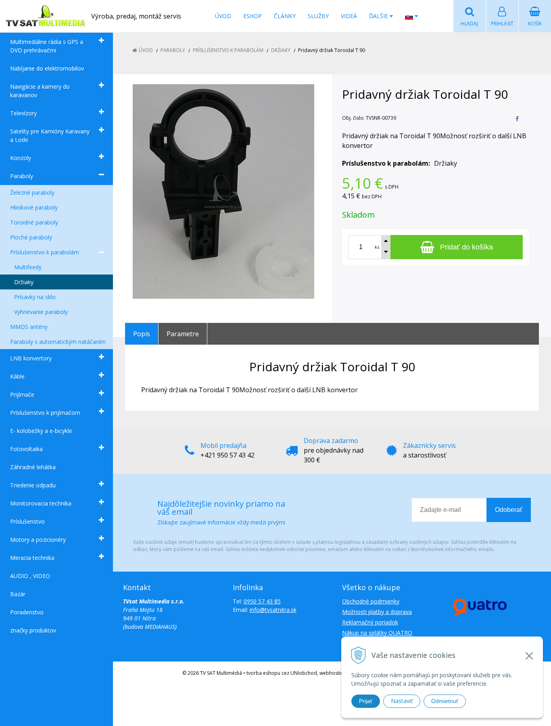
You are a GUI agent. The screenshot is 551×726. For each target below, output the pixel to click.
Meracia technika (32, 558)
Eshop (252, 16)
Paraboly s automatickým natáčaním (58, 341)
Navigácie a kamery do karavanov (40, 91)
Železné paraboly (32, 192)
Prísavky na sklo (35, 297)
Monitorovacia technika (40, 503)
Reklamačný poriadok (370, 622)
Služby (318, 16)
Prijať (365, 701)
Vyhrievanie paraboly (41, 312)
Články (285, 16)
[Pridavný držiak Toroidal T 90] (223, 191)
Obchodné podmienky (370, 601)
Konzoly (20, 158)
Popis (141, 333)
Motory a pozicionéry (38, 539)
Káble (17, 376)
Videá (349, 16)
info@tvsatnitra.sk (273, 610)
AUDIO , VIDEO (30, 576)
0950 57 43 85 (262, 601)
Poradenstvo (27, 612)
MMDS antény (29, 327)
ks (377, 247)
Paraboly (21, 176)
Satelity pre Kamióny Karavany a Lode (50, 135)
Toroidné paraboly (34, 222)
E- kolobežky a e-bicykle (41, 431)
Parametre (183, 333)
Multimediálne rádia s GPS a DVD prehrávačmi (46, 46)
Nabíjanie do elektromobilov (47, 68)
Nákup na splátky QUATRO (377, 633)
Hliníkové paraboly (34, 207)
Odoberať (508, 509)
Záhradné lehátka (33, 467)
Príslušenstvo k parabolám (44, 252)
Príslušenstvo (27, 521)
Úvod (223, 16)
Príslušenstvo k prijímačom (45, 412)
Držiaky (23, 282)
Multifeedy (28, 267)
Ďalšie (379, 16)
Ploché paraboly (31, 237)
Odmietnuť (444, 701)
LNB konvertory (31, 358)
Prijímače (22, 394)
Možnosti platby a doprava (377, 612)
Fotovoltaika (26, 449)
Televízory (23, 113)
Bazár (17, 594)
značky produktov (33, 630)
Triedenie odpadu (33, 485)
